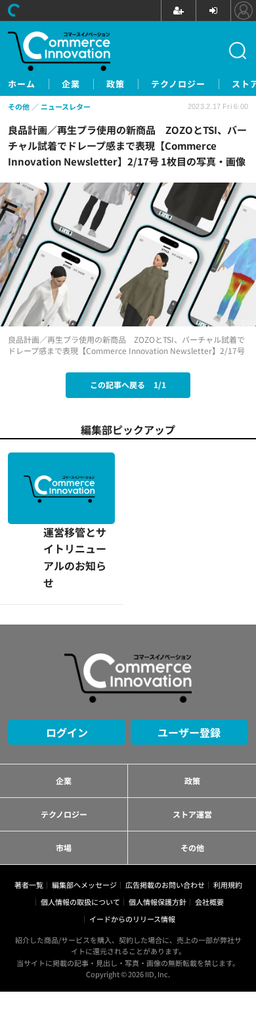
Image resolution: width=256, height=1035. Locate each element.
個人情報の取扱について (80, 831)
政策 (115, 84)
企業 (71, 84)
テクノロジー (178, 84)
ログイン (67, 661)
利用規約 (227, 813)
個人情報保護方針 (157, 831)
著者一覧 (28, 813)
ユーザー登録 (189, 661)
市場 (64, 776)
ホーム (21, 84)
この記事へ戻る (128, 384)
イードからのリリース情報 (132, 848)
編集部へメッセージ (84, 813)
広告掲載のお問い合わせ (165, 813)
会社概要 (209, 831)
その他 (192, 776)
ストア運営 (192, 742)
